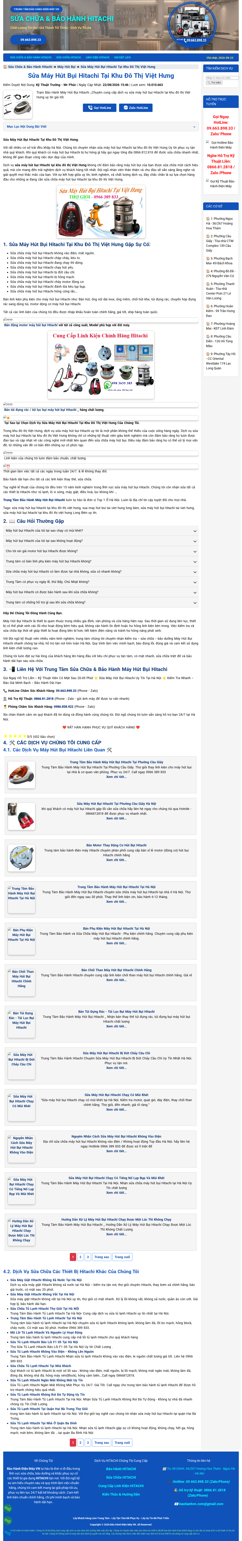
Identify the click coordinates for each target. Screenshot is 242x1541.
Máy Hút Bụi (66, 67)
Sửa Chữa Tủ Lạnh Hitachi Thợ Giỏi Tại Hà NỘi (44, 1308)
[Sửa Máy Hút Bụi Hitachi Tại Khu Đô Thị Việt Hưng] (17, 104)
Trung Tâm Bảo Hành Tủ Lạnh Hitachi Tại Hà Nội (46, 1318)
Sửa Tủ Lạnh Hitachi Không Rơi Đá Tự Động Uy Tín (47, 1394)
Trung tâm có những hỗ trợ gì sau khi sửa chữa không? (46, 602)
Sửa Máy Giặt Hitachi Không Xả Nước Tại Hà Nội (46, 1280)
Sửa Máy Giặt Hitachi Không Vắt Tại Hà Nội (42, 1294)
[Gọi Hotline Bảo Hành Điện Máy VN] (7, 1508)
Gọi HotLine (102, 108)
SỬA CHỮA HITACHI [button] (68, 57)
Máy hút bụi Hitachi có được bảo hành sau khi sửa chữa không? (52, 592)
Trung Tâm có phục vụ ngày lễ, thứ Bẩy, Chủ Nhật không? (47, 582)
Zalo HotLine (138, 108)
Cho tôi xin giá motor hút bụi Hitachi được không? (42, 551)
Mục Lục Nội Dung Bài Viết (26, 126)
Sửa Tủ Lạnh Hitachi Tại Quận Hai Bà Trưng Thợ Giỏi (49, 1409)
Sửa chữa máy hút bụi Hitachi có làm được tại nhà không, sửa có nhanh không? (64, 571)
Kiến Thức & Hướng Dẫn (121, 1494)
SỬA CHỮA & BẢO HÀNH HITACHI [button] (30, 57)
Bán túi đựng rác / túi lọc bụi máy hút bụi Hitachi (40, 410)
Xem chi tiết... (116, 777)
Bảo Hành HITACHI (121, 1469)
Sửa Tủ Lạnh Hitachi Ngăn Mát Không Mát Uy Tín (46, 1380)
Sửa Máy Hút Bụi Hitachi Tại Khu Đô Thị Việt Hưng (118, 67)
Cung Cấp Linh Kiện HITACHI (121, 1486)
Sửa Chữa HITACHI (121, 1477)
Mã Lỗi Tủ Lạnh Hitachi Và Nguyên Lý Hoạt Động (46, 1332)
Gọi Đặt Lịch (122, 57)
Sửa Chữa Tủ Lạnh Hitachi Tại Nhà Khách (40, 1366)
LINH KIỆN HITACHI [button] (97, 57)
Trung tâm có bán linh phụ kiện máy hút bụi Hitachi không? (48, 561)
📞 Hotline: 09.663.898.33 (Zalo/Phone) (198, 1481)
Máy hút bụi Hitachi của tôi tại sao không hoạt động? (44, 541)
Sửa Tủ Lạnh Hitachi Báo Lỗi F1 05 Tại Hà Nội (44, 1342)
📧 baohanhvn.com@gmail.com (198, 1504)
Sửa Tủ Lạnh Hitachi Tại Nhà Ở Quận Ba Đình (43, 1423)
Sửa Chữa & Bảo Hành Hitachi (30, 67)
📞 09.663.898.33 (28, 40)
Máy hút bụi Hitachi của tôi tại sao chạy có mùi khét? (44, 530)
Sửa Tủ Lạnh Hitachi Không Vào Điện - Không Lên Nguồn (52, 1351)
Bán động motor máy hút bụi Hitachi (31, 325)
